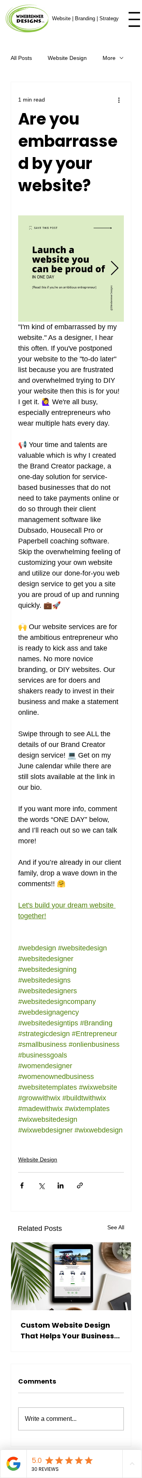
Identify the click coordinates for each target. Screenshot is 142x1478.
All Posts (21, 58)
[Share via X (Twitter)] (41, 1185)
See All (115, 1227)
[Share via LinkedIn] (60, 1185)
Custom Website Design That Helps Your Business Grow (67, 1330)
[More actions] (119, 99)
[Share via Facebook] (22, 1185)
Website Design (67, 58)
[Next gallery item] (114, 268)
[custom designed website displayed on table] (71, 1276)
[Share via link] (80, 1185)
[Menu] (134, 19)
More (109, 58)
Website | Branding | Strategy (85, 18)
